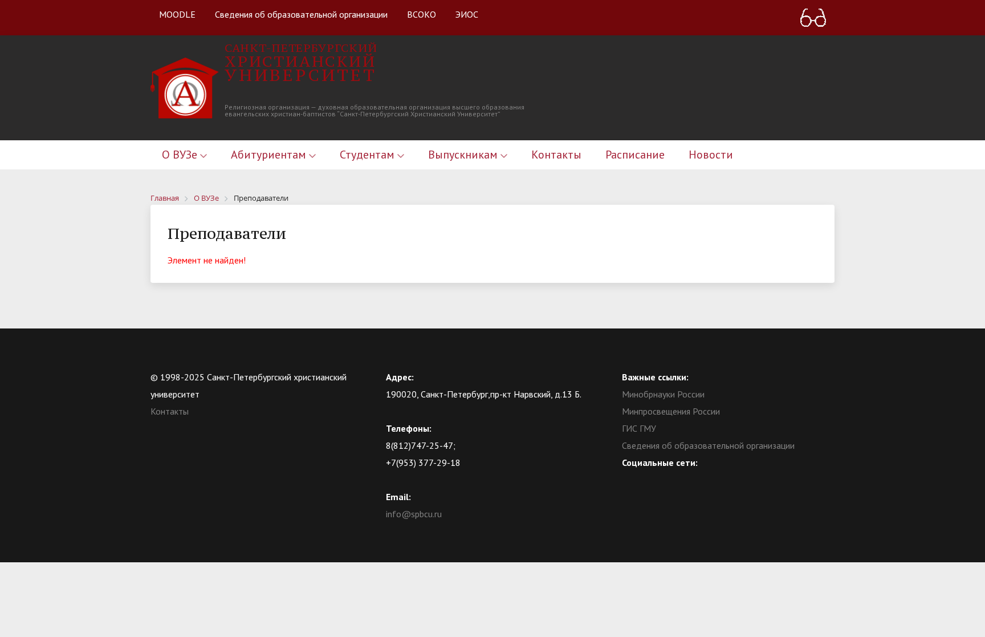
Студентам (368, 154)
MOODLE (177, 14)
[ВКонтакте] (630, 479)
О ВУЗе (181, 154)
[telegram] (674, 479)
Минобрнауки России (663, 394)
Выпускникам (464, 154)
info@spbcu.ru (414, 514)
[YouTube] (652, 479)
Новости (711, 154)
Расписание (635, 154)
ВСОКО (421, 14)
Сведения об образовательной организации (301, 14)
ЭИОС (466, 14)
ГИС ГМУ (639, 428)
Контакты (556, 154)
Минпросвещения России (671, 411)
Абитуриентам (270, 154)
